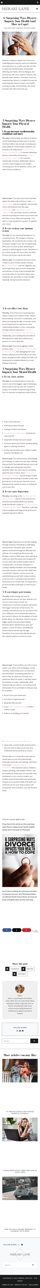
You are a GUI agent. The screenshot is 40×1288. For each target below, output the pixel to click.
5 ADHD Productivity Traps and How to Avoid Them (20, 1171)
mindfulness (7, 210)
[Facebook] (23, 1031)
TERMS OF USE (7, 1285)
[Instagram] (17, 1031)
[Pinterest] (2, 2)
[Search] (34, 1041)
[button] (37, 2)
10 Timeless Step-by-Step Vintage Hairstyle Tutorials (20, 1112)
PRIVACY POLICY (21, 1285)
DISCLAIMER (33, 1285)
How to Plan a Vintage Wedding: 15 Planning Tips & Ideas (20, 1230)
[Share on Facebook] (7, 930)
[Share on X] (16, 930)
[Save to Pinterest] (26, 930)
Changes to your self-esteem (15, 433)
